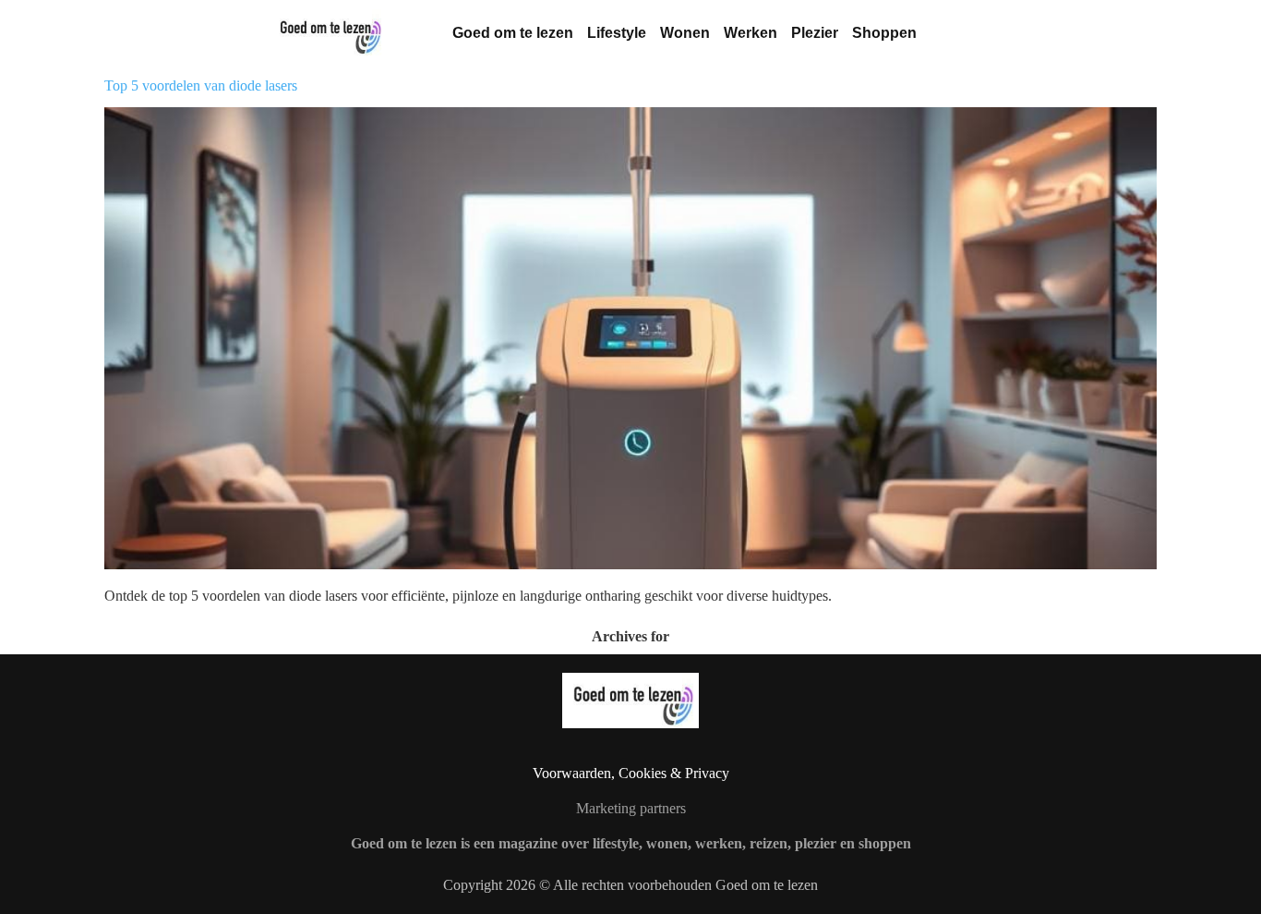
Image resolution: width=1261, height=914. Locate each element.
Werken (750, 33)
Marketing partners (631, 808)
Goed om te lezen (512, 33)
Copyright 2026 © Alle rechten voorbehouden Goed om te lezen (630, 885)
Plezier (814, 33)
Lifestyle (616, 33)
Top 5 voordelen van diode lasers (200, 85)
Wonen (685, 33)
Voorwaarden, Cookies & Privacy (631, 773)
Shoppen (884, 33)
